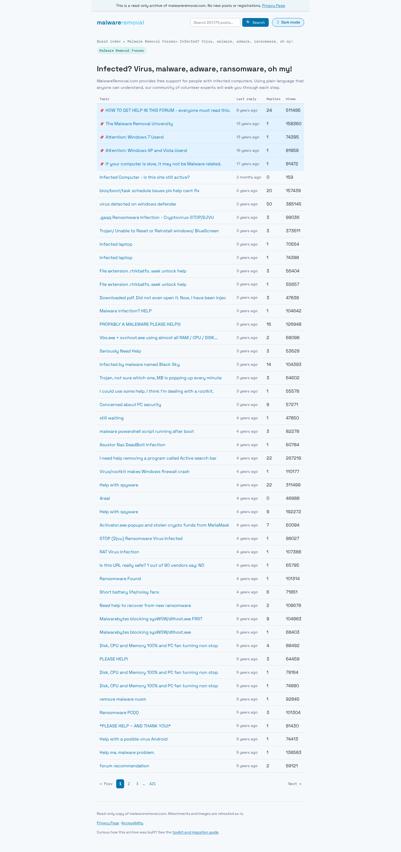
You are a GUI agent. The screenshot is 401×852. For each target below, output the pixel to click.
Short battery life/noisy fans (129, 592)
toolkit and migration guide (195, 832)
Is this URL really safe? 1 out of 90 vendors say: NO (152, 565)
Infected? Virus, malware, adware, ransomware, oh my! (236, 41)
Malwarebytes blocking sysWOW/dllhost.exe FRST (151, 619)
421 (152, 783)
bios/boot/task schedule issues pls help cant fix (149, 190)
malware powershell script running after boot (147, 431)
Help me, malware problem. (127, 752)
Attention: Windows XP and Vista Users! (146, 150)
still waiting (112, 418)
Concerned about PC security (130, 404)
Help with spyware (119, 485)
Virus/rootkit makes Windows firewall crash (145, 471)
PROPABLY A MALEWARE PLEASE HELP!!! (140, 324)
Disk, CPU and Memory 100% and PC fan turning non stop (159, 645)
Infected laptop (116, 244)
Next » (294, 783)
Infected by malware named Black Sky (140, 364)
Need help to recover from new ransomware (145, 605)
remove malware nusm (123, 699)
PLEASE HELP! (114, 659)
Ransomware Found (120, 578)
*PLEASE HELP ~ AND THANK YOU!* (135, 726)
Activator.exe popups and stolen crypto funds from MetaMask (164, 525)
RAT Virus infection (119, 552)
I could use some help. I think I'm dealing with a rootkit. (157, 391)
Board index (109, 41)
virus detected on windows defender (138, 204)
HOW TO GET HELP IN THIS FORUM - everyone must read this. (168, 110)
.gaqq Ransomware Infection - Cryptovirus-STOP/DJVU (157, 217)
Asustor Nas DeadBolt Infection (132, 445)
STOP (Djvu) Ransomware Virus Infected (141, 538)
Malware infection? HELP (126, 311)
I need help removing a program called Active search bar (158, 458)
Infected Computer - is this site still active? (145, 177)
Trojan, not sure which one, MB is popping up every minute (161, 378)
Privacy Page (273, 5)
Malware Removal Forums (151, 41)
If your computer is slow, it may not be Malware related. (163, 164)
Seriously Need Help (120, 351)
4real (105, 498)
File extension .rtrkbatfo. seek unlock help (143, 271)
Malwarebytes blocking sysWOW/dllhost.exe (145, 632)
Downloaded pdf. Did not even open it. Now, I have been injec (163, 298)
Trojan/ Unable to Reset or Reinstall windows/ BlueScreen (159, 231)
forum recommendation (124, 766)
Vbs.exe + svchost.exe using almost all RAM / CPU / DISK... (159, 337)
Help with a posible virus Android (133, 739)
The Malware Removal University (139, 124)
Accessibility (132, 823)
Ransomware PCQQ (119, 712)
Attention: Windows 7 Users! (135, 137)
